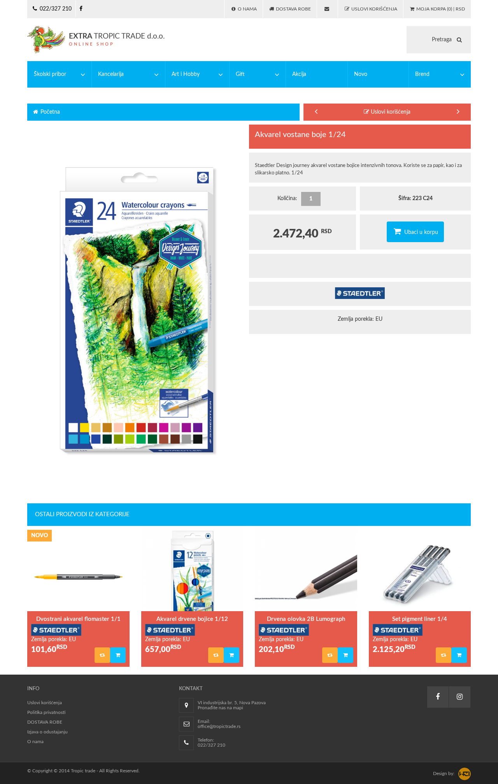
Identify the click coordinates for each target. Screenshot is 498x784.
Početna (49, 112)
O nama (35, 741)
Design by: (443, 773)
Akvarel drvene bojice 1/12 (192, 619)
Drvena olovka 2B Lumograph (306, 619)
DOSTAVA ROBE (44, 722)
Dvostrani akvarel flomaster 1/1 (78, 619)
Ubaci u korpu (420, 232)
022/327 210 (55, 9)
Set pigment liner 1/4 (419, 619)
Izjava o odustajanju (47, 732)
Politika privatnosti (46, 712)
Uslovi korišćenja (389, 112)
